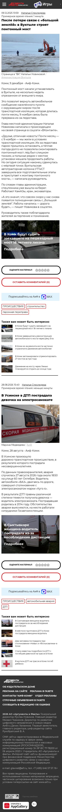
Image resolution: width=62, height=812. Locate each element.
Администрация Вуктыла (16, 77)
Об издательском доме (19, 686)
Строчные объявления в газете (24, 700)
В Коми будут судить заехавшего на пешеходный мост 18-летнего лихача (28, 238)
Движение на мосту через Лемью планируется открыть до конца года (33, 367)
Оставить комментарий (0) (31, 282)
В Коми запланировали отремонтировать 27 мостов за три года (35, 357)
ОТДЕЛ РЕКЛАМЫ (45, 695)
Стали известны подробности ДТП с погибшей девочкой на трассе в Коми (34, 652)
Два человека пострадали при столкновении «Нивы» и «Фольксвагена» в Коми (36, 643)
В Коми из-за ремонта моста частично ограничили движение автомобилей (34, 347)
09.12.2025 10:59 (10, 13)
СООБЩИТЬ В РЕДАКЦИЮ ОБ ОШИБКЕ (26, 704)
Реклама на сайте (15, 691)
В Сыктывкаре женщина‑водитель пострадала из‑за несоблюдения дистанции (27, 531)
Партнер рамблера (30, 796)
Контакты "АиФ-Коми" (18, 695)
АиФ (29, 444)
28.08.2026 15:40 (10, 384)
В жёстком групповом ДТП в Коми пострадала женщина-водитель (32, 632)
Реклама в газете (41, 691)
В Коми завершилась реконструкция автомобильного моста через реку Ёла (34, 337)
